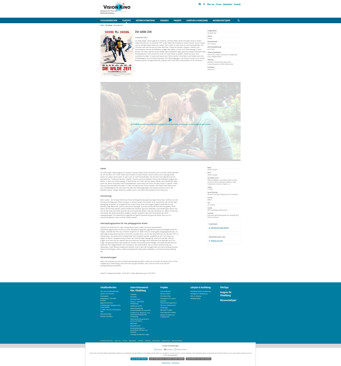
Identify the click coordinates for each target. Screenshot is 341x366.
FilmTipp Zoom (135, 299)
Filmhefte (133, 297)
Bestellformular (135, 326)
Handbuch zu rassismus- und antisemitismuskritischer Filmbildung (140, 315)
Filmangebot (104, 296)
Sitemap (148, 341)
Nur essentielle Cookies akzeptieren (167, 359)
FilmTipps (126, 20)
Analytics (160, 349)
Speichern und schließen (198, 359)
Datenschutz (166, 341)
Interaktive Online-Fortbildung (200, 291)
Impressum (156, 341)
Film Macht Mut (165, 296)
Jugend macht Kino (106, 303)
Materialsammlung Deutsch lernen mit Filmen (139, 320)
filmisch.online (165, 294)
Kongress (164, 20)
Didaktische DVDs (136, 306)
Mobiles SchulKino (106, 316)
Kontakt (237, 4)
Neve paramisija (105, 314)
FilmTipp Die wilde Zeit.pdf (220, 228)
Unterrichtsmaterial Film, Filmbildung (139, 289)
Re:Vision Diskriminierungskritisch (168, 302)
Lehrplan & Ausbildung (197, 20)
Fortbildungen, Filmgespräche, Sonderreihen (110, 306)
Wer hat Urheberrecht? (168, 305)
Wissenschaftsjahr (221, 20)
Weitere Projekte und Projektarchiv (167, 316)
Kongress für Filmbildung (226, 294)
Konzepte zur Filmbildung (198, 294)
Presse (218, 4)
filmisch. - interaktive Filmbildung (137, 303)
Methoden (133, 323)
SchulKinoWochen (108, 20)
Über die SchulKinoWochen (109, 291)
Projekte (177, 20)
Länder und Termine (107, 294)
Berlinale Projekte (166, 310)
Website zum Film (217, 241)
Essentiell (169, 349)
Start (102, 25)
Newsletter (227, 4)
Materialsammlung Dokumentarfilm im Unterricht (140, 309)
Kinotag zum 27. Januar (168, 298)
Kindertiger (164, 308)
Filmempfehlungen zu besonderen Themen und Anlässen (138, 330)
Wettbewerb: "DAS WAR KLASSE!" (108, 299)
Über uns (210, 4)
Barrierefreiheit (177, 341)
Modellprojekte (195, 298)
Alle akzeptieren (139, 359)
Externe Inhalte (181, 349)
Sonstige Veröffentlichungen (139, 334)
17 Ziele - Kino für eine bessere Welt (110, 311)
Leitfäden (133, 294)
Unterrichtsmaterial (145, 20)
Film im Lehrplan (195, 296)
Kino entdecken (165, 291)
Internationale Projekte (168, 312)
